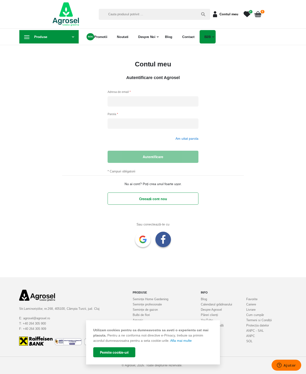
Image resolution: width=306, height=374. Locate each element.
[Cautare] (203, 14)
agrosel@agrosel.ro (36, 318)
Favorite (251, 299)
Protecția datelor (257, 325)
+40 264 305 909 (34, 329)
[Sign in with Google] (143, 239)
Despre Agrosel (211, 309)
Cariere (251, 304)
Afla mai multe (181, 340)
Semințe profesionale (147, 304)
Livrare (251, 309)
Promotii (100, 37)
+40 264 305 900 (34, 323)
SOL (249, 341)
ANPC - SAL (255, 330)
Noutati (122, 37)
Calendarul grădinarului (216, 304)
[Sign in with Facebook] (163, 239)
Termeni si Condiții (259, 320)
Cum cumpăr (255, 315)
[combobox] (154, 14)
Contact (188, 37)
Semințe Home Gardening (150, 299)
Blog (168, 37)
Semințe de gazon (145, 309)
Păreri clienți (209, 315)
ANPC (250, 336)
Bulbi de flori (141, 315)
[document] (153, 342)
